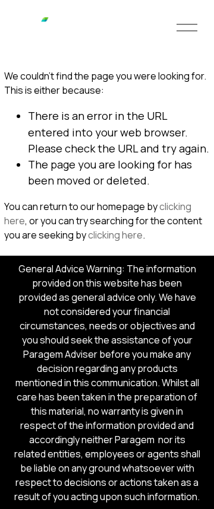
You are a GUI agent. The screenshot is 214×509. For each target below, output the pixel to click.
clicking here (115, 234)
